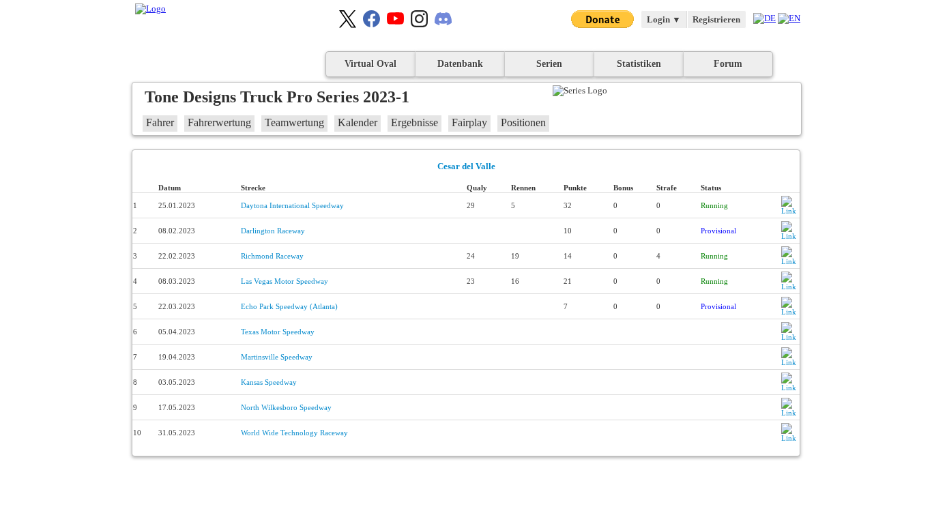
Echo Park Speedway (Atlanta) (289, 306)
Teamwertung (294, 122)
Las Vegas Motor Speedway (284, 281)
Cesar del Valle (466, 166)
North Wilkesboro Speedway (286, 407)
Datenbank (460, 64)
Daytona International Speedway (292, 205)
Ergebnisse (414, 122)
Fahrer (160, 122)
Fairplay (469, 122)
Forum (728, 64)
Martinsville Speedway (276, 357)
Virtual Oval (370, 64)
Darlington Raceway (273, 231)
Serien (549, 64)
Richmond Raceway (272, 256)
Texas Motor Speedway (278, 332)
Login (664, 19)
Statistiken (639, 64)
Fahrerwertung (219, 122)
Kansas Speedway (269, 382)
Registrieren (716, 19)
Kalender (357, 122)
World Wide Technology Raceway (294, 432)
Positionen (523, 122)
